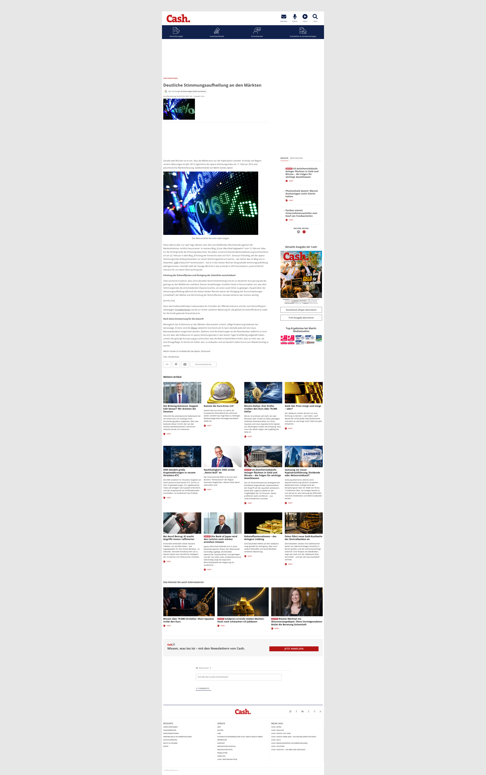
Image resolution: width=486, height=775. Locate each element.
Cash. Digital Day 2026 (280, 733)
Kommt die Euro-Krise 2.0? (219, 405)
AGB (219, 733)
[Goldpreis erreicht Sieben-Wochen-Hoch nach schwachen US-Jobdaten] (243, 601)
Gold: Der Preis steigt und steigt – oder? (303, 407)
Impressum (222, 740)
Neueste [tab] (284, 158)
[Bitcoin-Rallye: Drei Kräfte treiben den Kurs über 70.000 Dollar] (263, 392)
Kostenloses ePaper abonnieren (301, 309)
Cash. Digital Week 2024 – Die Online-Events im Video (293, 736)
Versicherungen (176, 36)
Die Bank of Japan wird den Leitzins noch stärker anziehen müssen (220, 539)
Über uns (221, 756)
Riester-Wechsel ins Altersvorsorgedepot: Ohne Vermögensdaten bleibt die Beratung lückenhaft (296, 621)
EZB (176, 262)
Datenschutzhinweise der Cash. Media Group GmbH (240, 736)
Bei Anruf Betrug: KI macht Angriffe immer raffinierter (178, 538)
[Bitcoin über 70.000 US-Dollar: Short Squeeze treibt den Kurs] (189, 601)
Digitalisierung (170, 740)
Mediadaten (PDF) (225, 749)
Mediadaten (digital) (226, 746)
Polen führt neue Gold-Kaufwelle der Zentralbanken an (303, 538)
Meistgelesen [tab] (296, 158)
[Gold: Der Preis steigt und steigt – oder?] (304, 392)
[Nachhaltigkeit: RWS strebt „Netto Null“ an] (223, 456)
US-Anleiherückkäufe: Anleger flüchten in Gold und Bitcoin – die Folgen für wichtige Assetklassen (302, 172)
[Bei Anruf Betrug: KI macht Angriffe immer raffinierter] (182, 523)
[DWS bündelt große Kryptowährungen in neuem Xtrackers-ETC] (182, 456)
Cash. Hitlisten (277, 746)
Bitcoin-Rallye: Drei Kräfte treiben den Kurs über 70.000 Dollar (260, 408)
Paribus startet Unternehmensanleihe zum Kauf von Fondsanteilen (301, 213)
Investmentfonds (217, 36)
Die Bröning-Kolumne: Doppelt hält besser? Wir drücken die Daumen (180, 408)
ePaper (220, 730)
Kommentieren (203, 364)
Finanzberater (257, 36)
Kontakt (221, 743)
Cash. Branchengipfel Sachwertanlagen (289, 743)
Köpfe (165, 746)
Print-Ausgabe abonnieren (301, 317)
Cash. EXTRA (276, 727)
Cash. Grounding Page (227, 759)
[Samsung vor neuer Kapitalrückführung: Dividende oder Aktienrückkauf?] (304, 456)
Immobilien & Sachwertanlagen (303, 36)
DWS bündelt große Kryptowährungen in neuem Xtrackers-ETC (179, 472)
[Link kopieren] (167, 364)
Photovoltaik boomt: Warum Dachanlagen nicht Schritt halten (302, 193)
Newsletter (222, 753)
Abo (219, 727)
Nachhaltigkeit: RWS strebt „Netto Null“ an (219, 471)
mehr (291, 181)
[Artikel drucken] (176, 364)
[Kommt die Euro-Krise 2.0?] (223, 392)
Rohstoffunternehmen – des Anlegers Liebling (260, 538)
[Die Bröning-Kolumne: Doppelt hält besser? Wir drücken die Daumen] (182, 392)
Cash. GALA (276, 740)
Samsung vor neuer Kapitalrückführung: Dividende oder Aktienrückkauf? (302, 472)
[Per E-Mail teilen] (185, 364)
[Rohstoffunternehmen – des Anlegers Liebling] (263, 523)
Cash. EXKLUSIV (277, 730)
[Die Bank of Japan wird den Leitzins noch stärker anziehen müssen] (223, 523)
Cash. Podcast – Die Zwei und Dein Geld (288, 749)
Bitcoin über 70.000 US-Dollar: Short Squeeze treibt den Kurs (188, 620)
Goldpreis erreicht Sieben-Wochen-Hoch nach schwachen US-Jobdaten (241, 620)
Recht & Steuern (170, 743)
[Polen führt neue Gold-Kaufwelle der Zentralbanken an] (304, 523)
